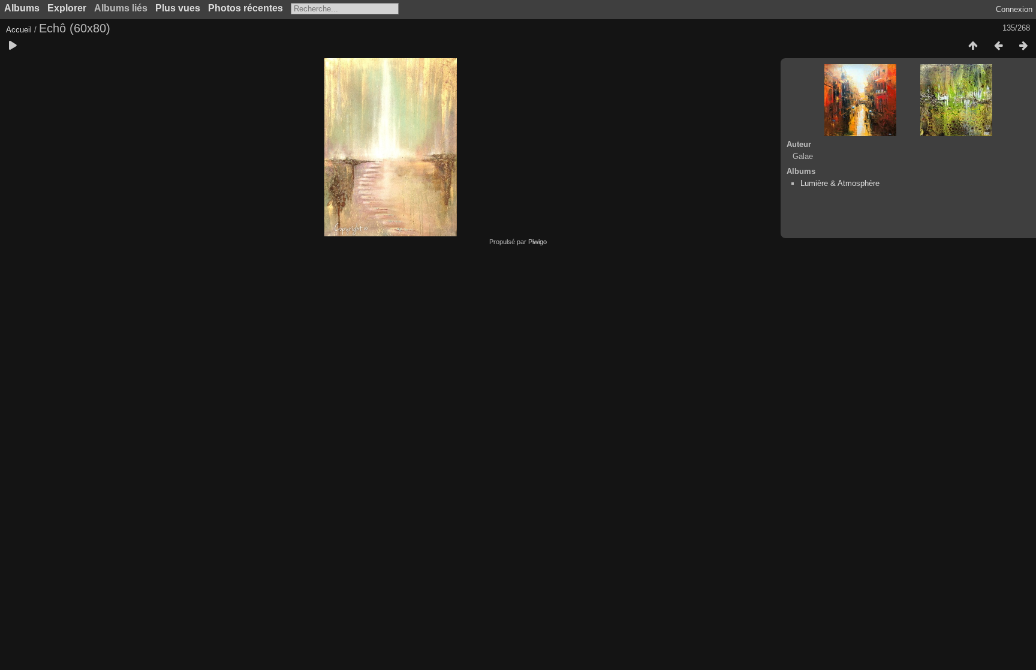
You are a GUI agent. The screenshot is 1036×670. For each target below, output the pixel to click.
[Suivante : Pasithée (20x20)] (1023, 46)
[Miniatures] (973, 46)
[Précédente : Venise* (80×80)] (998, 46)
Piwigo (537, 241)
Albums (22, 8)
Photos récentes (245, 8)
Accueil (19, 29)
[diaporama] (12, 46)
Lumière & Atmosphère (840, 183)
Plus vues (177, 8)
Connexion (1014, 9)
